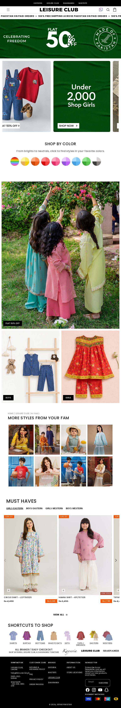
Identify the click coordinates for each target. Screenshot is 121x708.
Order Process (36, 684)
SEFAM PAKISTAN (64, 704)
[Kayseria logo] (59, 10)
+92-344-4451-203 (18, 685)
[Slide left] (5, 560)
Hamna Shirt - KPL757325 (72, 597)
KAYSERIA (38, 3)
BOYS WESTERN (74, 508)
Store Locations (74, 672)
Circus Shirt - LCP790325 (18, 597)
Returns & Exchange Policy (37, 669)
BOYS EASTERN (34, 508)
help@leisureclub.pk (20, 673)
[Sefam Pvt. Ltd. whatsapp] (101, 10)
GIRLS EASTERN (14, 508)
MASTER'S (83, 3)
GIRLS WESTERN (54, 508)
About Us (71, 668)
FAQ (31, 674)
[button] (8, 9)
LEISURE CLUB (53, 3)
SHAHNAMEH (68, 3)
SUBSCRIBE (103, 683)
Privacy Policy (36, 679)
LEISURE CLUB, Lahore (17, 668)
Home (10, 413)
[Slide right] (115, 560)
